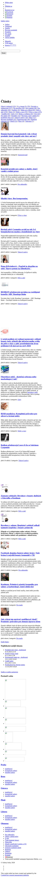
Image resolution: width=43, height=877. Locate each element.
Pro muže (8, 34)
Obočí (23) (13, 121)
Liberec (4, 812)
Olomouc (5, 823)
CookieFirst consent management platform (15, 875)
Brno (3, 776)
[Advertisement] (21, 75)
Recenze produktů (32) (8, 119)
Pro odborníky (22, 184)
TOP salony (9, 43)
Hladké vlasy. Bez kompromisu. (14, 198)
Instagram (8, 853)
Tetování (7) (29, 121)
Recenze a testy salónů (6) (30, 116)
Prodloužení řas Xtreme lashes (15, 665)
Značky (7, 28)
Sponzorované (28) (23, 119)
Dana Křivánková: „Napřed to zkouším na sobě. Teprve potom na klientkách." (19, 267)
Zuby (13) (14, 114)
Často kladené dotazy (12, 840)
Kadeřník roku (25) (7, 117)
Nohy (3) (12, 112)
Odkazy (7, 851)
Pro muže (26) (5, 116)
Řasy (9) (21, 121)
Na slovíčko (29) (18, 108)
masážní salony (10, 772)
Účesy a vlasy (22, 215)
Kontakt (7, 855)
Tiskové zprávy (23, 252)
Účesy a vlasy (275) (35, 112)
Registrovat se (9, 10)
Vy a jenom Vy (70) (23, 106)
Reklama (8, 849)
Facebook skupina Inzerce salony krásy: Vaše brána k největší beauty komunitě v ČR (20, 554)
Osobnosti (8, 26)
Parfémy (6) (16, 110)
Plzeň (3, 800)
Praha (3, 765)
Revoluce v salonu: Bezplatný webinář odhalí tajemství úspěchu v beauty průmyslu (20, 526)
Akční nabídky (10, 37)
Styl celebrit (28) (31, 108)
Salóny (7, 24)
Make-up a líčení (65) (28, 110)
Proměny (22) (15, 116)
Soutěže (7, 36)
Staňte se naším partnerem (9, 672)
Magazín (8, 41)
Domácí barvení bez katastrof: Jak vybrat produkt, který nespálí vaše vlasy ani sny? (19, 135)
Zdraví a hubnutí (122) (8, 106)
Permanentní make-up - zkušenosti (16, 657)
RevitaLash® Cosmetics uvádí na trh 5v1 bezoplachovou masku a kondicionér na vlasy (20, 230)
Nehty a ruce (22, 431)
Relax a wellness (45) (26, 114)
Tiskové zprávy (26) (21, 117)
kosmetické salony (11, 770)
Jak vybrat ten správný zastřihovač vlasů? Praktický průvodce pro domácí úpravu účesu (20, 620)
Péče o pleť (21, 278)
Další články (5, 642)
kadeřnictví (8, 769)
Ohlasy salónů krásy (11, 836)
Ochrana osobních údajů (13, 848)
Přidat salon (9, 2)
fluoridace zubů (32, 392)
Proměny (8, 32)
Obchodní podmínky (12, 846)
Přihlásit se (8, 6)
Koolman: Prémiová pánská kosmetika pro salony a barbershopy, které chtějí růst (19, 585)
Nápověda (8, 842)
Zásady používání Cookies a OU (16, 844)
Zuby (19, 399)
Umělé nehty (9, 661)
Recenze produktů (11, 30)
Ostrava (4, 788)
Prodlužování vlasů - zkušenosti (15, 650)
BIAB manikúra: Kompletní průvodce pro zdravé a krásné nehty (19, 415)
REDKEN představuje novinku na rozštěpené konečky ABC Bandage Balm (20, 293)
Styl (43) (37, 114)
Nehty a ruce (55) (21, 112)
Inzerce (10, 45)
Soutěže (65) (6, 114)
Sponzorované (22, 155)
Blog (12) (32, 117)
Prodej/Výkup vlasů (11, 653)
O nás (7, 838)
